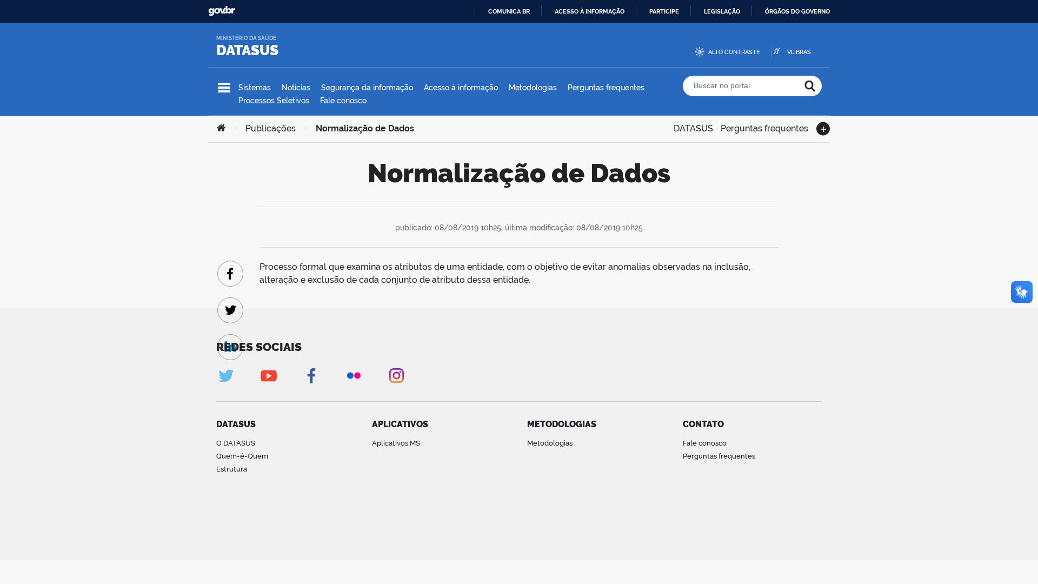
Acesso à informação (589, 11)
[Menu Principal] (224, 87)
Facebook (311, 375)
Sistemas (254, 87)
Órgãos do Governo (797, 11)
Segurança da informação (367, 87)
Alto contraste (734, 52)
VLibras (799, 52)
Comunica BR (509, 11)
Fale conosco (343, 100)
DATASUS (247, 50)
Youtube (268, 375)
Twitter (225, 375)
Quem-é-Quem (242, 456)
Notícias (296, 87)
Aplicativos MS (396, 443)
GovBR (221, 11)
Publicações (270, 128)
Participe (664, 11)
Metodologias (533, 87)
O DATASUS (235, 443)
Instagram (396, 375)
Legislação (722, 11)
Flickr (353, 375)
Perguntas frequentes (606, 87)
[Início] (221, 128)
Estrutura (231, 469)
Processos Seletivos (273, 100)
